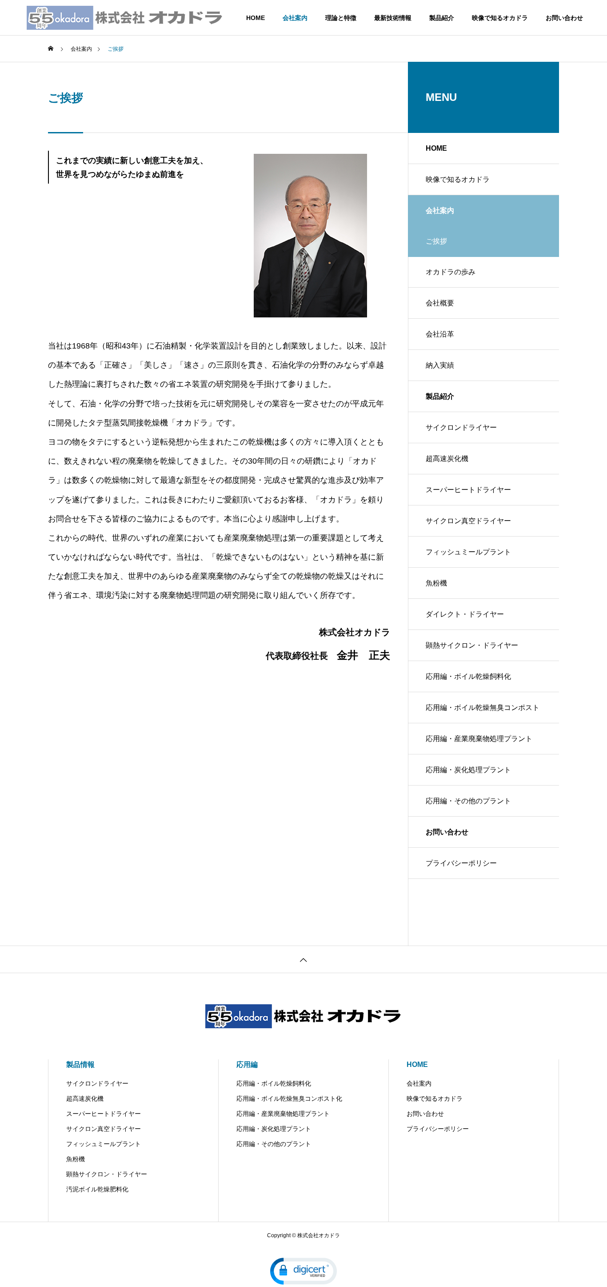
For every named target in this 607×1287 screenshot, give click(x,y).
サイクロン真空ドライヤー (468, 521)
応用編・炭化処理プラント (468, 770)
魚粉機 (436, 583)
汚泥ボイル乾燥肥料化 (97, 1189)
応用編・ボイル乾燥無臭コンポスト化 (482, 713)
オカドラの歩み (450, 272)
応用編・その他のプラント (468, 801)
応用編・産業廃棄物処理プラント (479, 738)
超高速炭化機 (447, 458)
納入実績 (440, 365)
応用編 (247, 1064)
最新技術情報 (392, 17)
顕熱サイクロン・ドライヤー (472, 645)
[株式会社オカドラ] (125, 18)
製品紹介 (441, 17)
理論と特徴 (340, 17)
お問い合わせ (564, 17)
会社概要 (440, 303)
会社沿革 (440, 334)
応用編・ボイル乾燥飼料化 (468, 676)
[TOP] (303, 959)
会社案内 (295, 17)
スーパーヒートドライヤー (468, 489)
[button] (303, 1271)
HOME (255, 17)
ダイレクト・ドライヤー (465, 614)
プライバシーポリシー (461, 863)
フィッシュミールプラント (468, 552)
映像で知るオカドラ (500, 17)
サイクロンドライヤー (461, 427)
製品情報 (80, 1064)
